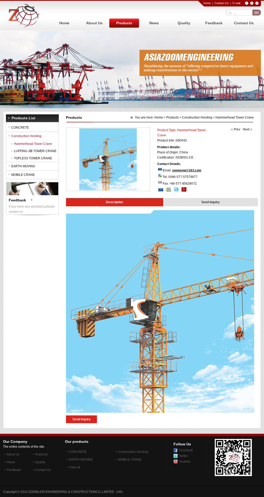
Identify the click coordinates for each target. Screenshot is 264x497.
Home (207, 3)
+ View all (73, 467)
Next (246, 129)
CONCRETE (20, 127)
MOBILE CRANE (23, 175)
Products (124, 23)
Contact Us (221, 3)
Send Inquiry (81, 419)
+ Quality (39, 462)
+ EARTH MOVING (80, 459)
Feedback (213, 23)
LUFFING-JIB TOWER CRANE (35, 151)
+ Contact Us (42, 470)
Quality (184, 23)
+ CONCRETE (77, 452)
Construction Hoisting (26, 136)
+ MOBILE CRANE (129, 459)
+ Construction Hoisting (132, 452)
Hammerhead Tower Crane (33, 144)
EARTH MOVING (23, 166)
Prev (237, 129)
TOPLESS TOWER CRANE (33, 158)
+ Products (40, 454)
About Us (94, 23)
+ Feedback (12, 470)
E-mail (236, 3)
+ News (9, 462)
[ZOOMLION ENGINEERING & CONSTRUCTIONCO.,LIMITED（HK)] (24, 15)
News (154, 23)
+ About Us (12, 454)
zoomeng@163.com (186, 170)
